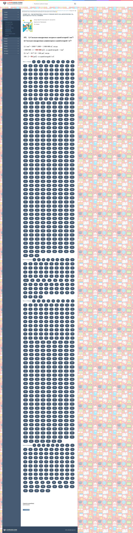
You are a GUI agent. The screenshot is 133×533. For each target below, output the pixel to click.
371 (25, 226)
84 (41, 94)
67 (56, 86)
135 (66, 115)
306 (66, 193)
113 (43, 107)
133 (54, 115)
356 (43, 218)
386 (60, 230)
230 (43, 160)
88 (61, 94)
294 (49, 189)
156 (31, 127)
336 (31, 210)
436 (37, 255)
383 (43, 230)
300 (31, 193)
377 (60, 226)
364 (37, 222)
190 (72, 140)
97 (56, 98)
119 (25, 111)
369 (66, 222)
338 (43, 210)
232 (54, 160)
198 (66, 144)
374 (43, 226)
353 (25, 218)
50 (72, 78)
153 (66, 123)
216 (66, 152)
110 (25, 107)
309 (31, 197)
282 (31, 185)
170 (60, 131)
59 (67, 82)
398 (25, 239)
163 (72, 127)
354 (31, 218)
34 (41, 74)
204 (49, 148)
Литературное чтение (10, 33)
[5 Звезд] (29, 504)
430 (54, 251)
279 (66, 181)
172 (72, 131)
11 (25, 65)
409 (37, 243)
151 (54, 123)
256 (37, 173)
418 (37, 247)
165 (31, 131)
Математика (8, 29)
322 (54, 201)
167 (43, 131)
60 (72, 82)
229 (37, 160)
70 (72, 86)
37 (56, 74)
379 (72, 226)
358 (54, 218)
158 (43, 127)
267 (49, 177)
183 (31, 140)
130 (37, 115)
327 (31, 206)
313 (54, 197)
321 (49, 201)
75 (46, 90)
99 (66, 98)
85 (46, 94)
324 (66, 201)
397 (72, 234)
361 (72, 218)
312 (49, 197)
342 (66, 210)
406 (72, 239)
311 (43, 197)
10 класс (6, 51)
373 (37, 226)
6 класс (6, 41)
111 (31, 107)
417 (31, 247)
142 (54, 119)
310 (37, 197)
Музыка (7, 35)
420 (49, 247)
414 (66, 243)
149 (43, 123)
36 (51, 74)
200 (25, 148)
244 (72, 164)
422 (60, 247)
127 (72, 111)
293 (43, 189)
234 (66, 160)
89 (67, 94)
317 (25, 201)
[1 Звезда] (23, 504)
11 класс (6, 53)
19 (67, 65)
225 (66, 156)
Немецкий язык (8, 22)
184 (37, 140)
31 (25, 74)
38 (61, 74)
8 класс (6, 46)
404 (60, 239)
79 (67, 90)
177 (49, 135)
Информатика (8, 31)
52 (30, 82)
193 (37, 144)
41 (25, 78)
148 (37, 123)
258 (49, 173)
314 (60, 197)
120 (31, 111)
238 (37, 164)
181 (72, 135)
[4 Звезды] (27, 504)
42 (30, 78)
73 (35, 90)
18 (61, 65)
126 (66, 111)
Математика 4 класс (37, 10)
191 (25, 144)
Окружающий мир (9, 27)
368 (60, 222)
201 (31, 148)
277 (54, 181)
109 (72, 102)
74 (41, 90)
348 (49, 214)
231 (49, 160)
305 (60, 193)
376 (54, 226)
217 (72, 152)
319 (37, 201)
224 (60, 156)
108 (66, 102)
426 (31, 251)
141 (49, 119)
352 (72, 214)
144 (66, 119)
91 (25, 98)
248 (43, 168)
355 (37, 218)
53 (35, 82)
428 (43, 251)
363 (31, 222)
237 (31, 164)
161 (60, 127)
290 (25, 189)
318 (31, 201)
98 (61, 98)
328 (37, 206)
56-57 (26, 280)
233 (60, 160)
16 (51, 65)
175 (37, 135)
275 (43, 181)
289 (72, 185)
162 (66, 127)
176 (43, 135)
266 (43, 177)
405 (66, 239)
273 (31, 181)
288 (66, 185)
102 (31, 102)
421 (54, 247)
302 (43, 193)
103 (37, 102)
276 (49, 181)
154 (72, 123)
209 (25, 152)
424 (72, 247)
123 (49, 111)
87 (56, 94)
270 (66, 177)
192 (31, 144)
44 (41, 78)
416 (25, 247)
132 (49, 115)
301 (37, 193)
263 (25, 177)
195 (49, 144)
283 (37, 185)
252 (66, 168)
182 (25, 140)
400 (37, 239)
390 (31, 234)
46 (51, 78)
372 (31, 226)
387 (66, 230)
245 (25, 168)
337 (37, 210)
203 (43, 148)
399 (31, 239)
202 (37, 148)
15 (46, 65)
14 (40, 65)
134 (60, 115)
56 (51, 82)
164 (25, 131)
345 (31, 214)
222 (49, 156)
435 (31, 255)
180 (66, 135)
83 (35, 94)
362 (25, 222)
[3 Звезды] (26, 504)
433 (72, 251)
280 (72, 181)
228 (31, 160)
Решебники (26, 10)
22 (30, 69)
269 (60, 177)
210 (31, 152)
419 (43, 247)
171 (66, 131)
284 (43, 185)
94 (40, 98)
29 (67, 69)
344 (25, 214)
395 (60, 234)
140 (43, 119)
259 (54, 173)
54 (41, 82)
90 (72, 94)
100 (72, 98)
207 (66, 148)
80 (72, 90)
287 (60, 185)
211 (37, 152)
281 (25, 185)
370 (72, 222)
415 (72, 243)
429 (49, 251)
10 (62, 259)
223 (54, 156)
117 (66, 107)
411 (49, 243)
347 (43, 214)
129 (31, 115)
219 (31, 156)
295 (54, 189)
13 (35, 65)
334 (72, 206)
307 (72, 193)
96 (51, 98)
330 (49, 206)
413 (60, 243)
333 (66, 206)
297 (66, 189)
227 (25, 160)
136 (72, 115)
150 (49, 123)
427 (37, 251)
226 (72, 156)
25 (46, 69)
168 (49, 131)
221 (43, 156)
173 (25, 135)
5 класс (6, 38)
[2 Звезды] (24, 504)
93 (35, 98)
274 (37, 181)
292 (37, 189)
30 (72, 69)
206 (60, 148)
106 (54, 102)
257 (43, 173)
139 (37, 119)
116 (60, 107)
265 (37, 177)
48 (61, 78)
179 (60, 135)
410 (43, 243)
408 (31, 243)
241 (54, 164)
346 (37, 214)
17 (56, 65)
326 (25, 206)
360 (66, 218)
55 (46, 82)
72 (30, 90)
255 (31, 173)
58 (61, 82)
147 (31, 123)
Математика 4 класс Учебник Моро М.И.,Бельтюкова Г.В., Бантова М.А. (55, 10)
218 (25, 156)
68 (61, 86)
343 (72, 210)
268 (54, 177)
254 (25, 173)
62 (30, 86)
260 (60, 173)
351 (66, 214)
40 (72, 74)
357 (49, 218)
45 (46, 78)
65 (46, 86)
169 (54, 131)
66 (51, 86)
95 (46, 98)
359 (60, 218)
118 (72, 107)
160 (54, 127)
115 (54, 107)
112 (37, 107)
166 (37, 131)
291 (31, 189)
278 (60, 181)
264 (31, 177)
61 (25, 86)
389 (25, 234)
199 (72, 144)
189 (66, 140)
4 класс (6, 19)
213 (49, 152)
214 (54, 152)
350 (60, 214)
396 (66, 234)
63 (35, 86)
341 (60, 210)
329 (43, 206)
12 (30, 65)
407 (25, 243)
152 (60, 123)
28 (61, 69)
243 (66, 164)
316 (72, 197)
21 (25, 69)
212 (43, 152)
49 (67, 78)
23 (35, 69)
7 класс (6, 43)
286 (54, 185)
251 (60, 168)
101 (25, 102)
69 (67, 86)
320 (43, 201)
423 (66, 247)
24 (41, 69)
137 (25, 119)
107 (60, 102)
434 (25, 255)
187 (54, 140)
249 (49, 168)
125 (60, 111)
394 (54, 234)
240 (49, 164)
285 (49, 185)
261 (66, 173)
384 (49, 230)
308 (25, 197)
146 (25, 123)
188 (60, 140)
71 (25, 90)
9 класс (6, 48)
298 (72, 189)
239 (43, 164)
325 (72, 201)
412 (54, 243)
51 (25, 82)
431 (60, 251)
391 (37, 234)
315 (66, 197)
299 (25, 193)
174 (31, 135)
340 (54, 210)
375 (49, 226)
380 (25, 230)
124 (54, 111)
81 (25, 94)
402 (49, 239)
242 (60, 164)
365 (43, 222)
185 (43, 140)
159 (49, 127)
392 (43, 234)
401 (43, 239)
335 (25, 210)
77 (56, 90)
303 (49, 193)
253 (72, 168)
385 (54, 230)
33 (35, 74)
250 (54, 168)
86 (51, 94)
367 (54, 222)
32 (30, 74)
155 (25, 127)
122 (43, 111)
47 (56, 78)
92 (30, 98)
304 (54, 193)
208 (72, 148)
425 (25, 251)
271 (72, 177)
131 (43, 115)
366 (49, 222)
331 (54, 206)
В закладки (27, 509)
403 (54, 239)
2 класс (6, 14)
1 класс (6, 12)
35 (46, 74)
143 (60, 119)
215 (60, 152)
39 (67, 74)
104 (43, 102)
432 (66, 251)
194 (43, 144)
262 (72, 173)
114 (49, 107)
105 (49, 102)
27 (56, 69)
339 (49, 210)
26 (51, 69)
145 (72, 119)
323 (60, 201)
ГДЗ (23, 10)
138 (31, 119)
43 (35, 78)
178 (54, 135)
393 (49, 234)
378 (66, 226)
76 (51, 90)
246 (31, 168)
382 (37, 230)
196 (54, 144)
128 (25, 115)
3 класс (6, 17)
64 (41, 86)
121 (37, 111)
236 (25, 164)
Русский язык (8, 25)
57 (56, 82)
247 (37, 168)
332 (60, 206)
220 (37, 156)
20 (72, 65)
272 (25, 181)
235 (72, 160)
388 (72, 230)
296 (60, 189)
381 (31, 230)
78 (61, 90)
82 (30, 94)
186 (49, 140)
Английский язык (9, 24)
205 (54, 148)
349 (54, 214)
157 (37, 127)
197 (60, 144)
